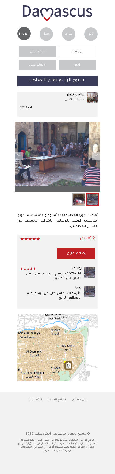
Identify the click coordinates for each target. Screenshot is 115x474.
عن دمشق (79, 399)
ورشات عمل (37, 65)
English (24, 33)
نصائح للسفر (57, 399)
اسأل (46, 34)
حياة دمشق (37, 51)
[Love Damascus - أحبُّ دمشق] (57, 21)
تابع (91, 34)
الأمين (78, 65)
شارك (68, 34)
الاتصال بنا (35, 399)
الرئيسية (77, 51)
